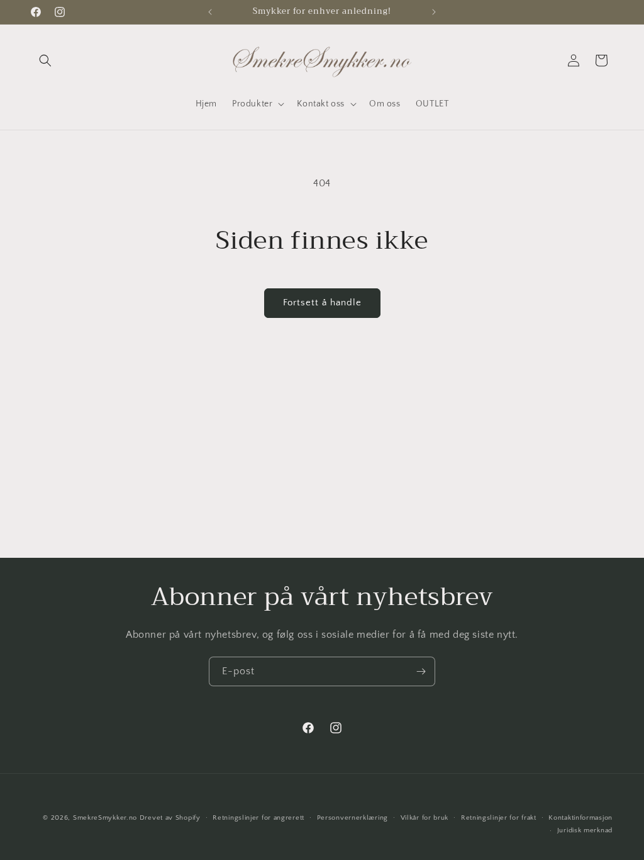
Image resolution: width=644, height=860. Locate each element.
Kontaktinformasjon (580, 818)
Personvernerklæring (352, 818)
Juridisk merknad (585, 830)
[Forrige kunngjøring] (210, 12)
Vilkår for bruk (425, 818)
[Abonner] (421, 671)
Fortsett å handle (322, 302)
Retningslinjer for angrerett (258, 818)
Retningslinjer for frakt (498, 818)
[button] (45, 60)
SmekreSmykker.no (105, 818)
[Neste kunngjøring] (434, 12)
